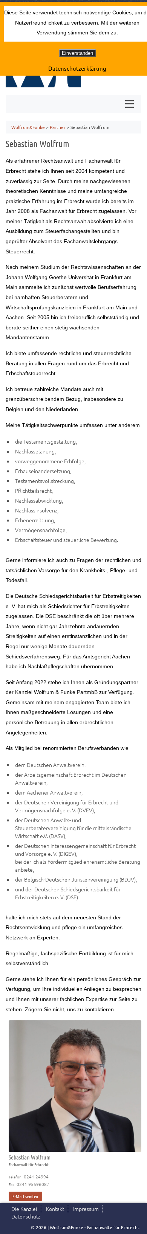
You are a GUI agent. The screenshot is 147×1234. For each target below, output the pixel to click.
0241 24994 (36, 1176)
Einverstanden (77, 53)
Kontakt (55, 1208)
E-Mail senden (25, 1196)
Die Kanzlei (24, 1208)
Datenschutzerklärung (77, 68)
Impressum (86, 1208)
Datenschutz (25, 1216)
